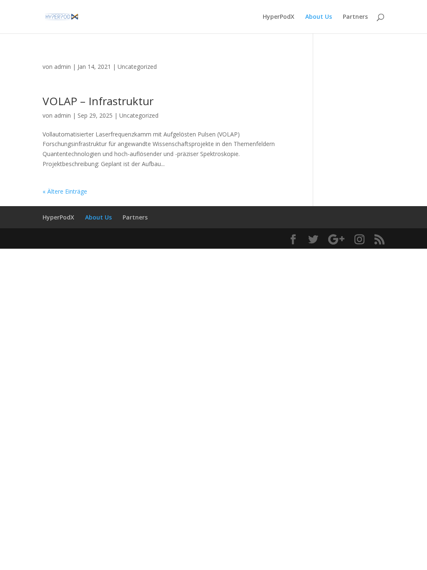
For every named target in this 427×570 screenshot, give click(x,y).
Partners (355, 17)
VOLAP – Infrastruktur (98, 100)
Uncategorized (137, 67)
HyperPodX (278, 17)
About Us (318, 17)
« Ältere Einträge (65, 191)
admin (62, 67)
